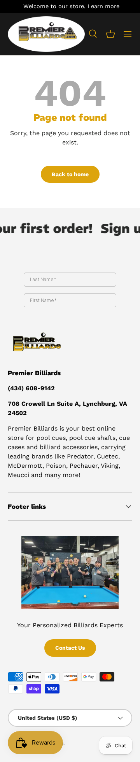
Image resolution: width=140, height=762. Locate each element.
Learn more (102, 6)
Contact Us (70, 648)
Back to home (70, 174)
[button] (110, 34)
